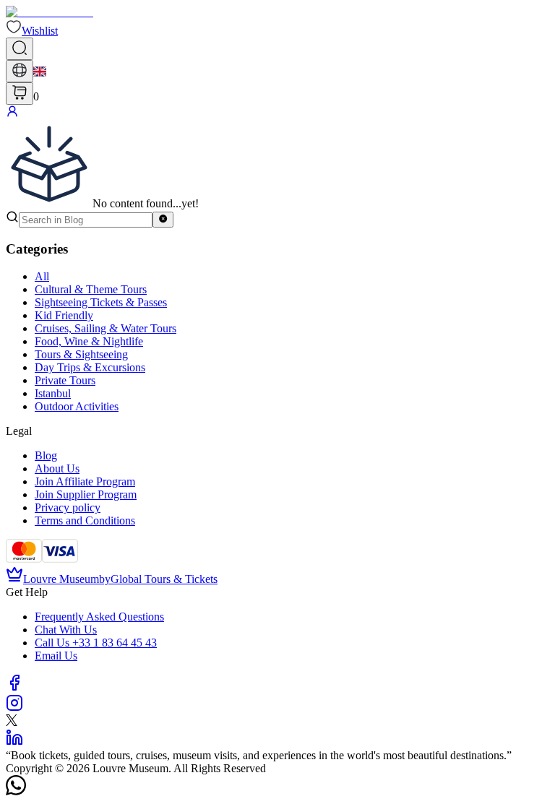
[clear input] (162, 220)
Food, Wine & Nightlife (89, 341)
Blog (46, 455)
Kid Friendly (64, 315)
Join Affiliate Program (85, 481)
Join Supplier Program (86, 494)
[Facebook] (14, 687)
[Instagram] (14, 707)
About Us (57, 468)
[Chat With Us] (16, 791)
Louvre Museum (61, 579)
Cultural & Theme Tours (91, 289)
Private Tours (65, 380)
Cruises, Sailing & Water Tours (105, 328)
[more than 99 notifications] (19, 93)
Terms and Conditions (85, 520)
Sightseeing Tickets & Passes (101, 302)
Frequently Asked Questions (99, 616)
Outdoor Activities (77, 406)
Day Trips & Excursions (90, 367)
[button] (32, 31)
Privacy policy (67, 507)
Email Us (56, 655)
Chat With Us (66, 629)
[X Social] (11, 722)
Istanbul (53, 393)
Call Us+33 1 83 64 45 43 (96, 642)
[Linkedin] (14, 742)
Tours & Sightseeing (81, 354)
